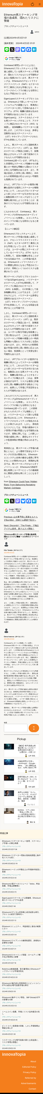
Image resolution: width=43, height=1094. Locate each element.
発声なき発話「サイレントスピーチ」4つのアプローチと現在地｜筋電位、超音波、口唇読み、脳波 (27, 796)
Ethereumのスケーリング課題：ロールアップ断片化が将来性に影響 (21, 956)
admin (37, 32)
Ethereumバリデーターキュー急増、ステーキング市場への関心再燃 (21, 842)
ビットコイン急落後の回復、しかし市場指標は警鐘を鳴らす (21, 1027)
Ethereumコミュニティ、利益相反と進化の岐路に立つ (21, 927)
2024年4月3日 (9, 553)
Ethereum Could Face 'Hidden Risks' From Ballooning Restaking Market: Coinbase (20, 484)
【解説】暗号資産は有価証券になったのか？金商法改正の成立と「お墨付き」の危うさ (27, 749)
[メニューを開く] (39, 4)
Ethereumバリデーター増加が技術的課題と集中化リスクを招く (21, 856)
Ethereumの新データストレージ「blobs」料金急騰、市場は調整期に (21, 885)
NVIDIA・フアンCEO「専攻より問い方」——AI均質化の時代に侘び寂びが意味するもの (27, 814)
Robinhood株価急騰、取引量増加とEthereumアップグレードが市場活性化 (21, 970)
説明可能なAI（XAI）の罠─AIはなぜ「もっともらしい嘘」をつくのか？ (27, 780)
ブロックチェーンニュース (16, 26)
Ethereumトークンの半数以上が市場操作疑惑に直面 (21, 871)
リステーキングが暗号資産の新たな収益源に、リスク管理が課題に (21, 1041)
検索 (5, 723)
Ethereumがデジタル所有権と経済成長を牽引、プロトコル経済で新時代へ (21, 913)
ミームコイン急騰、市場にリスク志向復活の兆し (21, 1013)
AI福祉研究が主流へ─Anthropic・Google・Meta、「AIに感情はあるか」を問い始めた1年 (27, 764)
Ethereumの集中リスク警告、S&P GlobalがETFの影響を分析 (21, 998)
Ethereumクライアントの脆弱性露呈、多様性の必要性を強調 (21, 942)
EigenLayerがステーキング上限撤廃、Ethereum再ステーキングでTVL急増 (21, 899)
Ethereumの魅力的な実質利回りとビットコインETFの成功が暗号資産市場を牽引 (21, 984)
